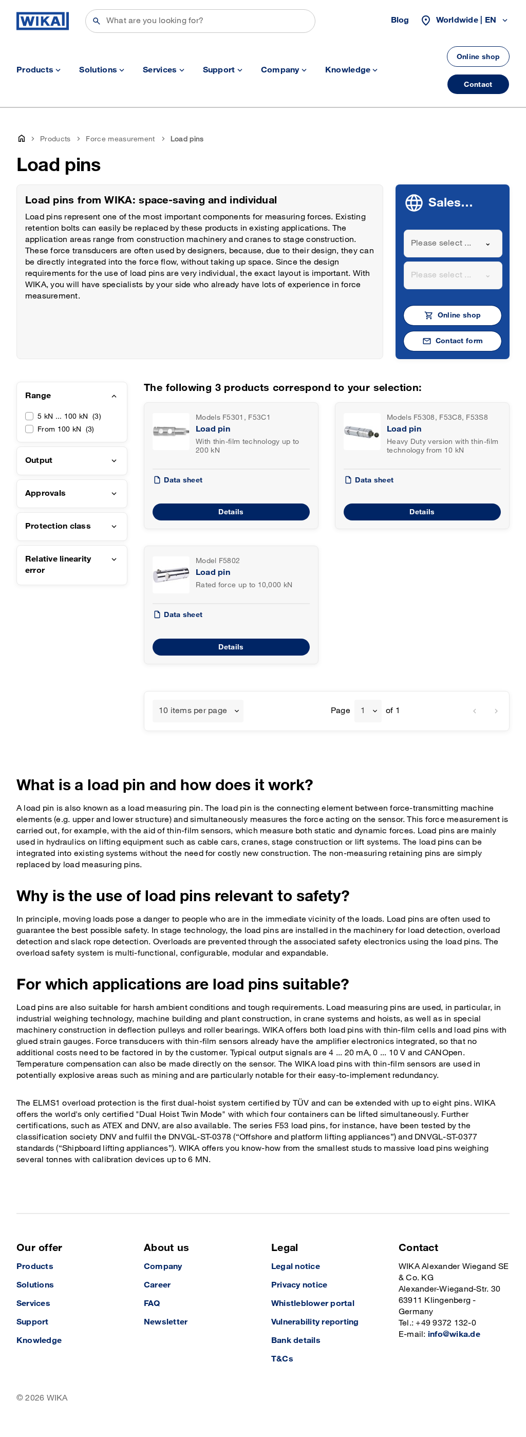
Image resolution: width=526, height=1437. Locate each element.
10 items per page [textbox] (193, 711)
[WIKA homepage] (42, 21)
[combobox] (453, 243)
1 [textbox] (363, 711)
